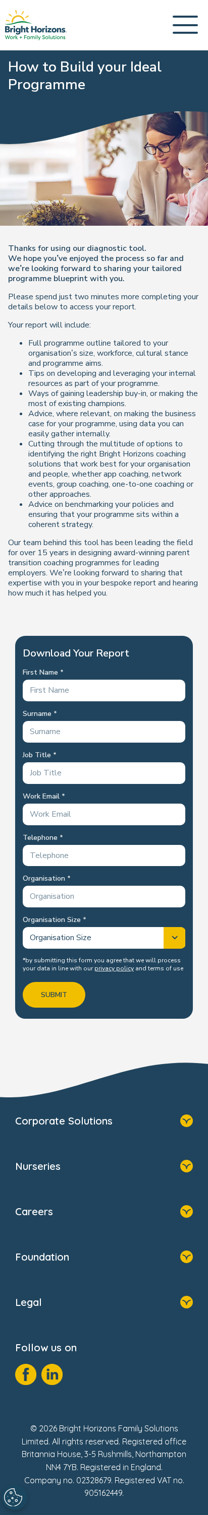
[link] (36, 25)
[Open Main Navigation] (185, 25)
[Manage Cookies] (14, 1497)
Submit (54, 995)
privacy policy (114, 968)
